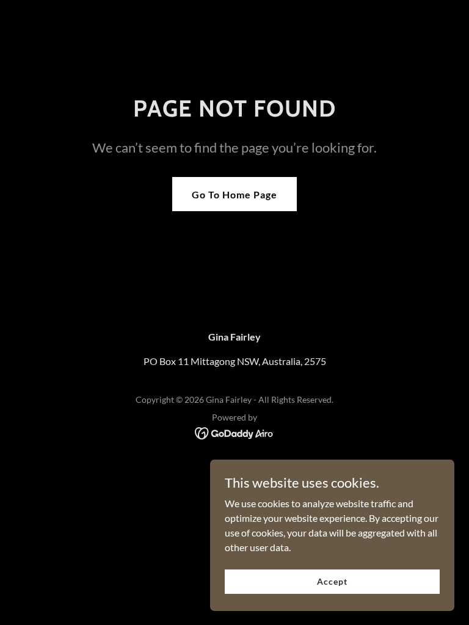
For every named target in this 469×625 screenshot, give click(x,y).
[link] (235, 432)
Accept (332, 581)
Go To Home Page (234, 194)
